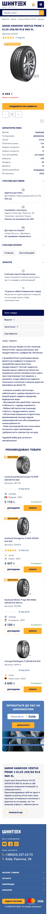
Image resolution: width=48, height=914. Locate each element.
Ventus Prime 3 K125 (27, 19)
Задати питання (13, 901)
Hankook (39, 132)
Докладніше (13, 508)
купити (33, 508)
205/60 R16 (38, 136)
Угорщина (39, 169)
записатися (23, 725)
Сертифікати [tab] (10, 333)
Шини (14, 19)
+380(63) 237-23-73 (19, 854)
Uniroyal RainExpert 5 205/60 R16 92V (23, 661)
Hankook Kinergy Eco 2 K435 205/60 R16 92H (21, 540)
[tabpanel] (23, 389)
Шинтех (6, 19)
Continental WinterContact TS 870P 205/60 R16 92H (21, 478)
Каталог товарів (10, 872)
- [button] (5, 114)
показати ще (15, 812)
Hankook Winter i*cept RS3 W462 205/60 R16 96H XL (20, 601)
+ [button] (18, 114)
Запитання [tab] (11, 326)
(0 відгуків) (24, 488)
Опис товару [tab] (10, 312)
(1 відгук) (20, 37)
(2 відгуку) (24, 550)
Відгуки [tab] (9, 319)
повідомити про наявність (23, 106)
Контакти (7, 890)
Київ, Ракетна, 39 (18, 859)
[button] (23, 64)
